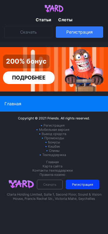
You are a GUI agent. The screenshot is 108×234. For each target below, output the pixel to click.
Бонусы (54, 142)
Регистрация (79, 31)
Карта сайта (52, 166)
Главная (52, 162)
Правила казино (52, 174)
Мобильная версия (54, 130)
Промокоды (54, 138)
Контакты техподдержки (52, 170)
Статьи (44, 19)
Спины (54, 150)
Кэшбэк (54, 146)
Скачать (28, 31)
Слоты (65, 19)
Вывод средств (54, 134)
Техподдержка (54, 155)
